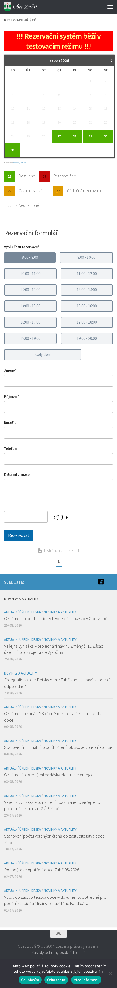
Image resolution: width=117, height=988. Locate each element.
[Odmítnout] (110, 973)
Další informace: (17, 474)
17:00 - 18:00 (87, 322)
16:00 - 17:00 (30, 322)
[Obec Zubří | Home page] (27, 6)
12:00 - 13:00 (30, 289)
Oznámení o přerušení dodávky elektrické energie (49, 775)
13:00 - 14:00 (87, 289)
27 (59, 136)
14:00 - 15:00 (30, 306)
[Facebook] (101, 581)
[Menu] (110, 7)
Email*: (10, 422)
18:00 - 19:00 (30, 338)
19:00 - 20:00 (87, 338)
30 (105, 136)
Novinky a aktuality (60, 612)
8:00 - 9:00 (30, 257)
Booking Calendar (19, 162)
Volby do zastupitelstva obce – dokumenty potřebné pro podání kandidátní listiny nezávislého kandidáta (55, 900)
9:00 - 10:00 (86, 257)
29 (90, 136)
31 (12, 150)
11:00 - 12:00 (87, 273)
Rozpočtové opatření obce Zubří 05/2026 (41, 870)
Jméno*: (10, 370)
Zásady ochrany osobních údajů (59, 952)
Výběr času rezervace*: (22, 247)
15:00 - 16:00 (87, 306)
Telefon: (10, 448)
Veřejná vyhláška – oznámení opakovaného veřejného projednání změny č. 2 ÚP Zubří (52, 805)
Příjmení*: (12, 396)
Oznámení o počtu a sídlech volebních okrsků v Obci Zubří (55, 618)
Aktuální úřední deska (22, 612)
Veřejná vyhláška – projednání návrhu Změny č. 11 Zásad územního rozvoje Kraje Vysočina (53, 649)
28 (74, 136)
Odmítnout (56, 980)
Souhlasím (30, 980)
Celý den (42, 354)
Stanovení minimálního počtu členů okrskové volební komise (58, 747)
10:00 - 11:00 (30, 273)
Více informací (86, 980)
